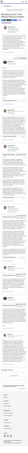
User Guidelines (10, 442)
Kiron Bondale (10, 61)
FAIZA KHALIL (10, 334)
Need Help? (6, 403)
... (24, 157)
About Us (6, 397)
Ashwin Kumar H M (11, 27)
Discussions (7, 6)
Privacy (5, 442)
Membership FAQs (8, 415)
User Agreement (17, 442)
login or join (7, 370)
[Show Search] (26, 2)
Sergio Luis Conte (11, 109)
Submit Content (7, 422)
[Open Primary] (23, 2)
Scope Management (7, 22)
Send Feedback (7, 406)
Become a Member (8, 413)
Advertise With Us (8, 428)
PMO (20, 20)
